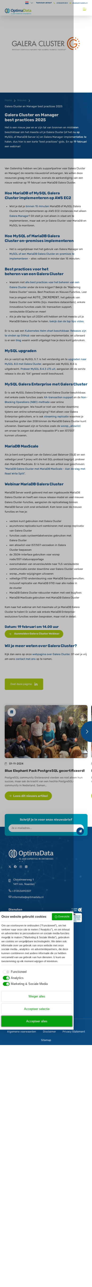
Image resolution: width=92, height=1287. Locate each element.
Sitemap (46, 1040)
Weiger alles (37, 996)
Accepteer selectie (37, 1009)
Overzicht (63, 916)
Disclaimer (49, 1031)
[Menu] (85, 9)
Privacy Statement (74, 1031)
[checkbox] (14, 972)
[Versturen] (80, 831)
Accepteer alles (36, 1021)
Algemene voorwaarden (21, 1031)
